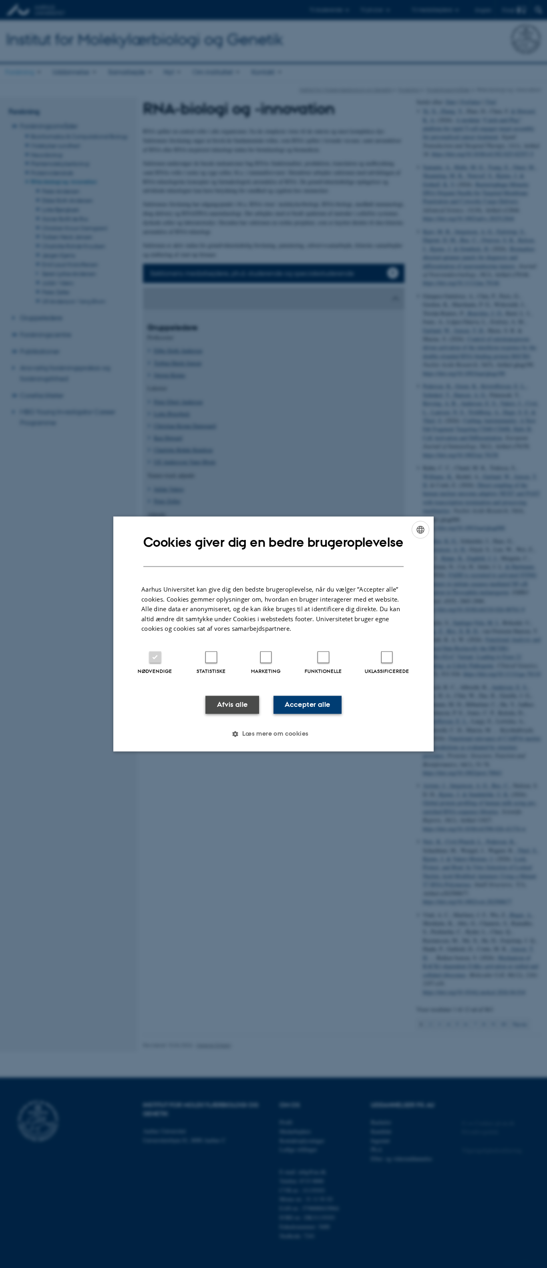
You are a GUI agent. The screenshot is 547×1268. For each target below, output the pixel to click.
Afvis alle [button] (232, 704)
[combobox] (420, 530)
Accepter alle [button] (307, 704)
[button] (273, 734)
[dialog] (273, 633)
